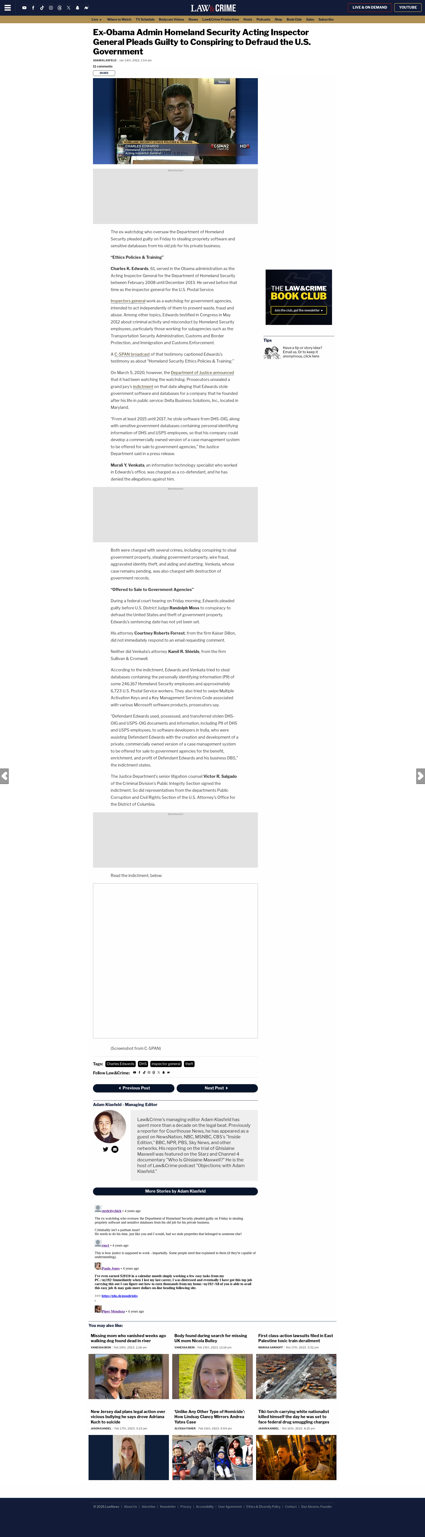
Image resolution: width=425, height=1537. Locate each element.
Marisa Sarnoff (270, 1347)
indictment (143, 386)
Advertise (148, 1506)
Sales (310, 19)
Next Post (420, 776)
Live (95, 19)
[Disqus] (175, 1258)
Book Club (294, 19)
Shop (278, 19)
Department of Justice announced (202, 372)
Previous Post (4, 776)
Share (104, 73)
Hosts (247, 19)
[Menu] (7, 7)
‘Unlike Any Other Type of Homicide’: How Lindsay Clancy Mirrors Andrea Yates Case (209, 1416)
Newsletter (168, 1506)
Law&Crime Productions (220, 19)
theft (189, 1064)
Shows (193, 19)
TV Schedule (145, 19)
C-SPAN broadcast (132, 354)
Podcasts (263, 19)
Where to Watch (119, 19)
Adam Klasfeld (104, 60)
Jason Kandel (101, 1428)
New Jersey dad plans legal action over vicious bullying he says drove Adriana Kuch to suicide (128, 1416)
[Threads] (60, 10)
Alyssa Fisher (185, 1428)
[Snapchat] (77, 10)
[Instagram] (51, 10)
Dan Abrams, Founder (316, 1506)
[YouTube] (24, 10)
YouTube (408, 7)
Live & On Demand (370, 7)
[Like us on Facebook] (33, 10)
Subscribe (326, 19)
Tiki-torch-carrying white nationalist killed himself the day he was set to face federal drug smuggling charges (293, 1416)
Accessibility (205, 1506)
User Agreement (230, 1506)
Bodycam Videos (171, 19)
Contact (291, 1506)
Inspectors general (128, 301)
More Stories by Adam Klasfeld (175, 1191)
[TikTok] (42, 10)
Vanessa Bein (101, 1347)
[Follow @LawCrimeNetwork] (69, 10)
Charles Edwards (120, 1064)
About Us (130, 1506)
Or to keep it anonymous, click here (301, 354)
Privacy (185, 1506)
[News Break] (86, 10)
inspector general (166, 1064)
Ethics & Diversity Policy (263, 1506)
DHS (143, 1064)
